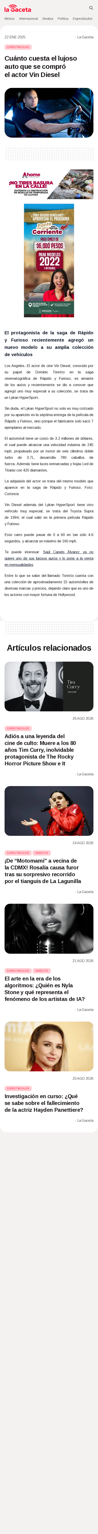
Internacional (28, 18)
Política (63, 18)
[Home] (18, 8)
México (10, 18)
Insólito (41, 853)
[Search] (91, 8)
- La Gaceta (84, 37)
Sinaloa (47, 18)
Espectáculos (83, 18)
